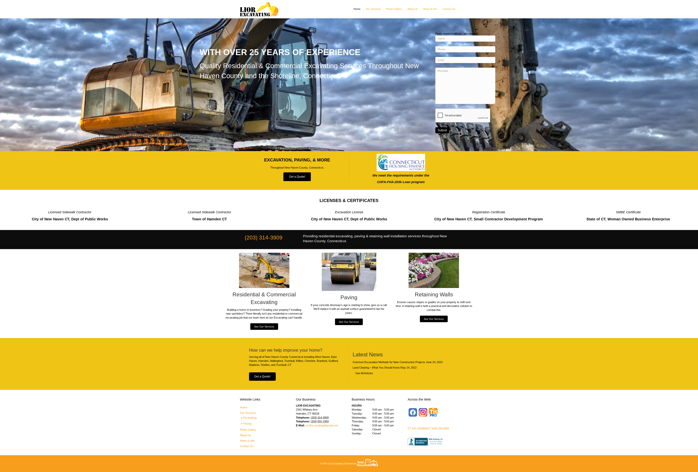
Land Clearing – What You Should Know (376, 367)
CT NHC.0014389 (438, 428)
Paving (247, 423)
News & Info (430, 8)
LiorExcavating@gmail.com (322, 425)
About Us (412, 8)
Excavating (249, 417)
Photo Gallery (394, 8)
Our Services (373, 8)
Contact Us (449, 8)
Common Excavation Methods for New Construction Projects (389, 362)
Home (357, 8)
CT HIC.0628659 (418, 428)
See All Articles (364, 373)
